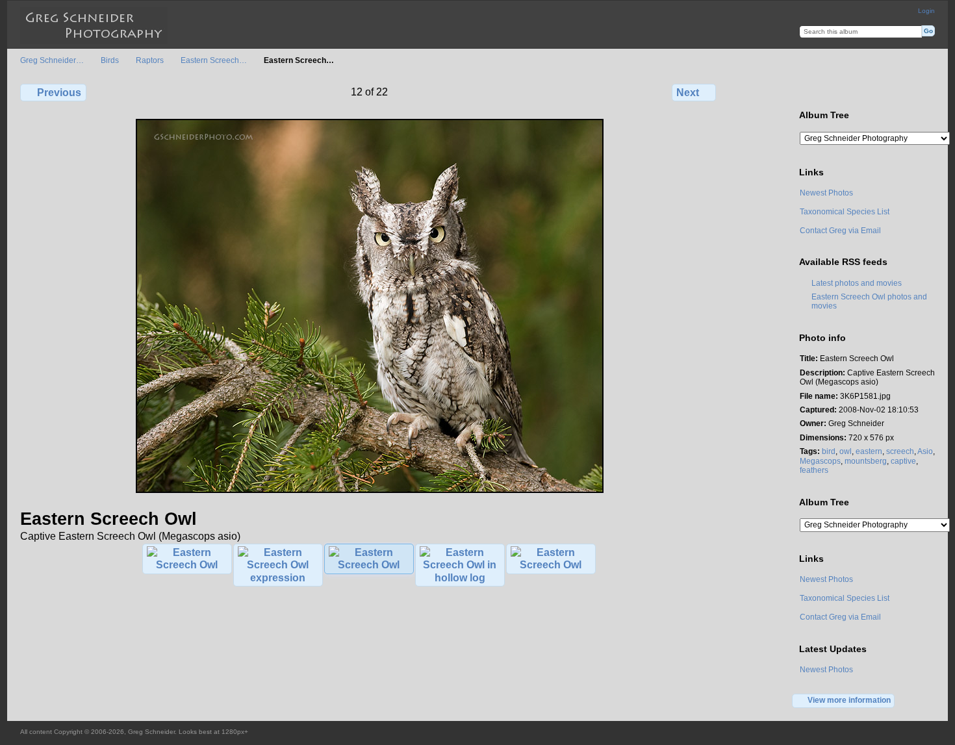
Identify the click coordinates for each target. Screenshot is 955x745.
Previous (59, 92)
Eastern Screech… (214, 60)
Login (926, 10)
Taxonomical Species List (844, 211)
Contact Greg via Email (840, 230)
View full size (807, 91)
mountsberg (866, 461)
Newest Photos (826, 192)
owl (845, 451)
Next (687, 92)
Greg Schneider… (52, 60)
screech (900, 451)
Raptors (150, 60)
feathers (814, 470)
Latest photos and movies (856, 283)
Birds (110, 60)
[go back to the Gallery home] (94, 25)
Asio (925, 451)
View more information (849, 700)
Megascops (820, 461)
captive (903, 461)
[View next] (370, 490)
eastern (869, 451)
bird (828, 451)
